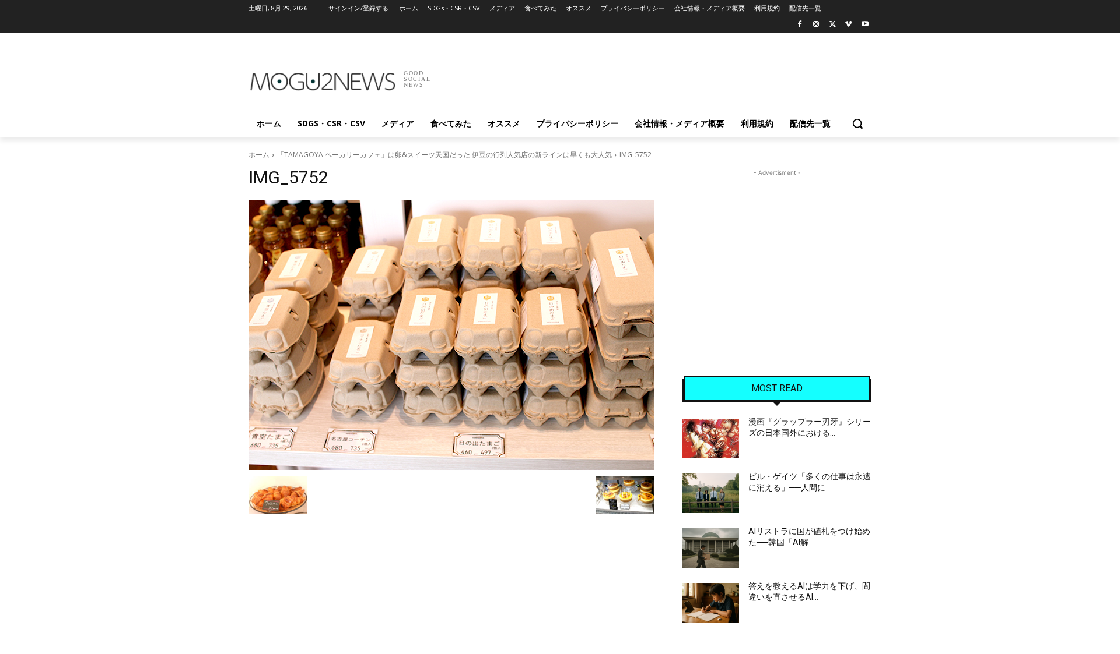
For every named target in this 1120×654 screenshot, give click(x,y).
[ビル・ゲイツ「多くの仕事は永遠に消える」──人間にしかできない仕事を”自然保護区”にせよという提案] (710, 493)
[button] (858, 123)
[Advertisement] (647, 75)
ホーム (259, 155)
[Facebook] (800, 24)
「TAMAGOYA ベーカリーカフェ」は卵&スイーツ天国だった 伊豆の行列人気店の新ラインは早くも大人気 (444, 155)
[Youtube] (865, 24)
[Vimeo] (848, 24)
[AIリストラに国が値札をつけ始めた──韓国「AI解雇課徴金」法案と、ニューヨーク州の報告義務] (710, 548)
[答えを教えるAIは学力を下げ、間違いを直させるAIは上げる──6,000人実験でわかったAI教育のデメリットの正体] (710, 603)
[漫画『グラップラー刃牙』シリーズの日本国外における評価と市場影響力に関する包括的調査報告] (710, 438)
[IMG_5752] (451, 335)
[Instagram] (816, 24)
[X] (832, 24)
